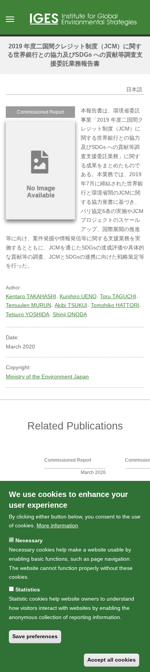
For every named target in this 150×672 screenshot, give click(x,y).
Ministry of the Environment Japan (47, 376)
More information (57, 525)
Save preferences (35, 636)
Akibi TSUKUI (71, 305)
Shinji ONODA (70, 314)
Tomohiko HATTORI (115, 305)
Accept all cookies (111, 660)
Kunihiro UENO (78, 296)
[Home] (83, 19)
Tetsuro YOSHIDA (27, 314)
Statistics (27, 589)
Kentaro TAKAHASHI (31, 296)
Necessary (29, 540)
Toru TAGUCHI (118, 296)
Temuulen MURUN (28, 305)
